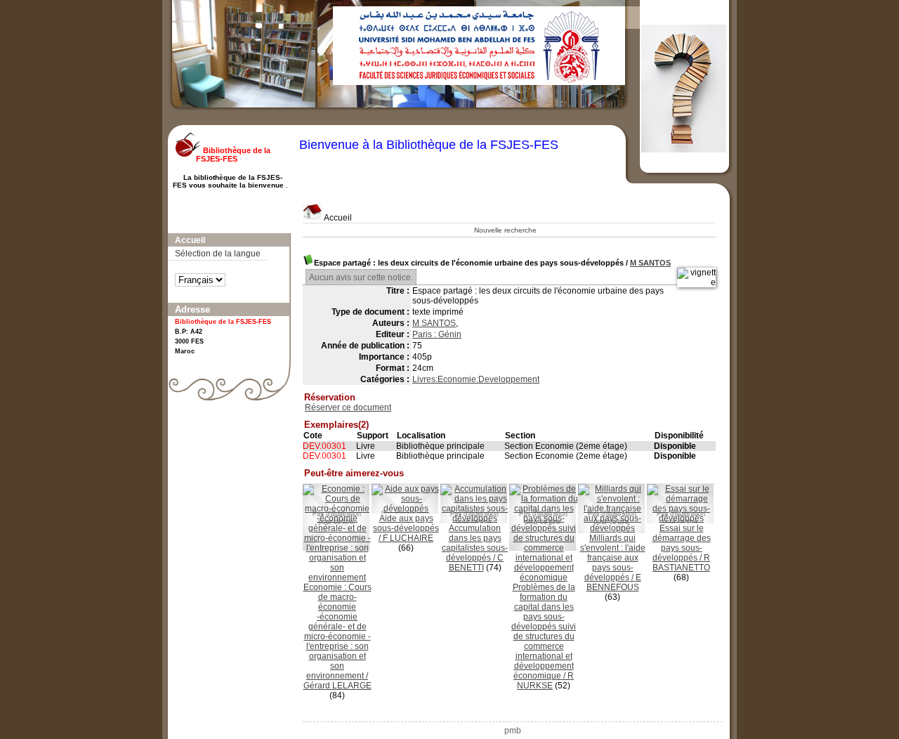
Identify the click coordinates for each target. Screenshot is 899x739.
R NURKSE (545, 681)
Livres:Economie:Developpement (475, 379)
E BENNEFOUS (613, 582)
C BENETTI (476, 563)
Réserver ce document (348, 407)
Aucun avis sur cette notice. (361, 277)
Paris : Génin (436, 334)
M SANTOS (650, 263)
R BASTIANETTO (681, 563)
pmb (512, 730)
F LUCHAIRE (408, 538)
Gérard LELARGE (337, 686)
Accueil (337, 218)
